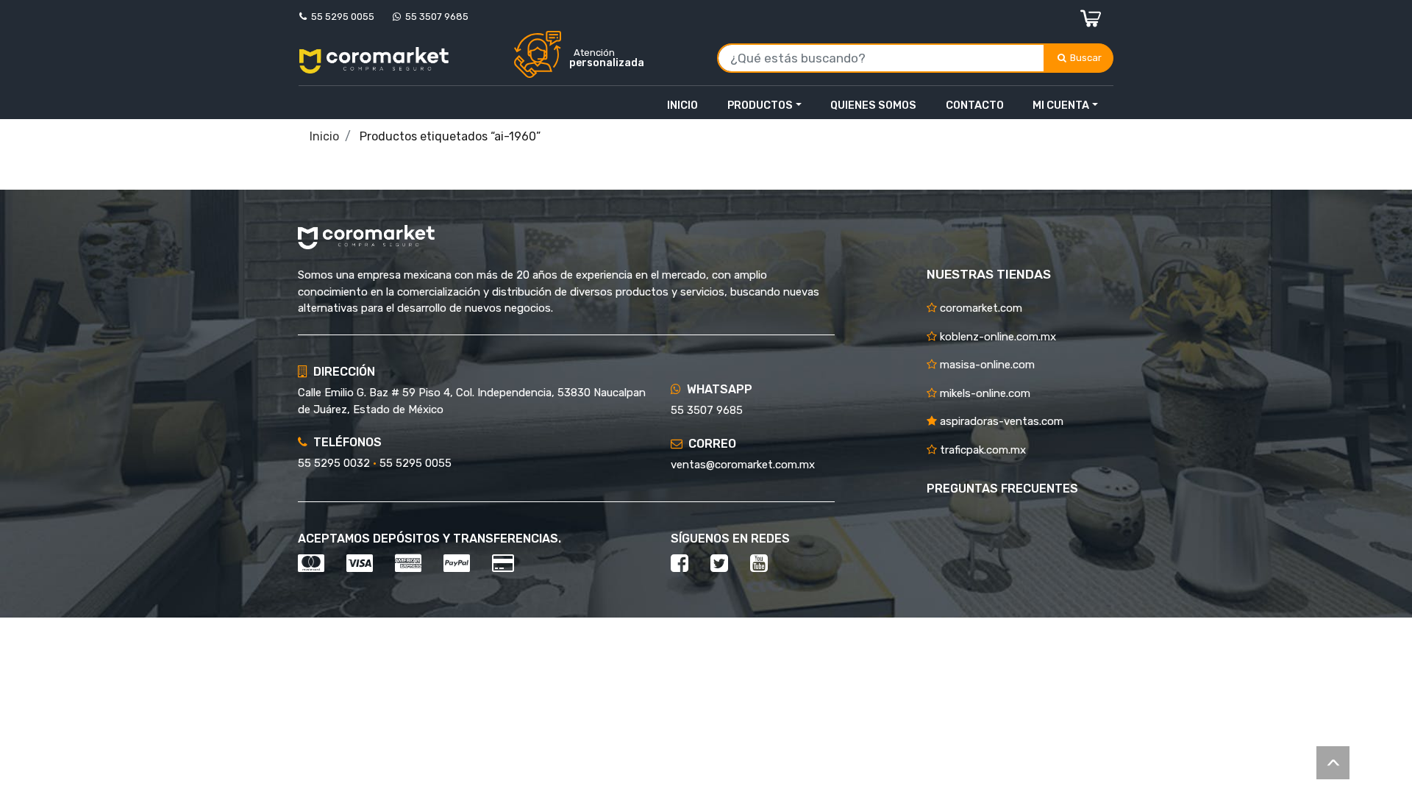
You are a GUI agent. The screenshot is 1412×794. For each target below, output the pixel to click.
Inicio (682, 105)
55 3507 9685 (434, 16)
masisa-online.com (986, 364)
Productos (760, 105)
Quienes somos (873, 105)
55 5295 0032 (334, 463)
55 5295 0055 (340, 16)
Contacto (975, 105)
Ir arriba (1332, 762)
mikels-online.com (983, 393)
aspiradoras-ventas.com (1000, 421)
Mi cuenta (1061, 105)
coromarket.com (979, 308)
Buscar (1087, 57)
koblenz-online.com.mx (996, 336)
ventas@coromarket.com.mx (743, 464)
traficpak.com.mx (981, 450)
